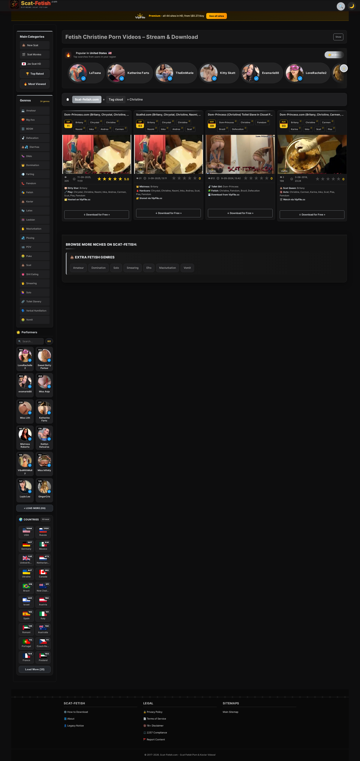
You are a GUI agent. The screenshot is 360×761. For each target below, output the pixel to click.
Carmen (119, 129)
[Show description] (74, 179)
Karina (294, 129)
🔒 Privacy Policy (152, 711)
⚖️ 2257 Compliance (155, 732)
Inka (91, 129)
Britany (79, 122)
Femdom (261, 122)
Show (338, 37)
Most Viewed (35, 84)
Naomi (79, 129)
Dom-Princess (226, 122)
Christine (111, 122)
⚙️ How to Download (76, 711)
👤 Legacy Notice (74, 725)
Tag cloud (116, 99)
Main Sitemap (230, 711)
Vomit (187, 267)
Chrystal (94, 122)
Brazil (222, 129)
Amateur (78, 267)
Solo (116, 267)
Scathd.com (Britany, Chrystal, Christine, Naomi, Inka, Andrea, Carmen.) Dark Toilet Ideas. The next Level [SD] (168, 114)
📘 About (69, 718)
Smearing (133, 267)
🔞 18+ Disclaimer (153, 725)
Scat (189, 129)
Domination (99, 267)
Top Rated (35, 73)
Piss (330, 129)
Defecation (238, 129)
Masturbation (167, 267)
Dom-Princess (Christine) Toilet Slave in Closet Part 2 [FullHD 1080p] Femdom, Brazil (240, 114)
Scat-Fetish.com (87, 99)
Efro (148, 267)
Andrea (104, 129)
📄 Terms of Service (154, 718)
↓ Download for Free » (96, 214)
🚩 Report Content (154, 739)
